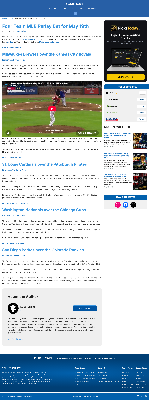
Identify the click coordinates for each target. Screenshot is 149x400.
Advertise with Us (104, 372)
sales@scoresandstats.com (107, 358)
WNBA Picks (140, 387)
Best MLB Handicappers (13, 243)
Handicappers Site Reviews (84, 378)
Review (141, 99)
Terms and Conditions (91, 396)
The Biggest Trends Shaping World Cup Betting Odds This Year (116, 156)
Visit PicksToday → (125, 77)
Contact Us (102, 378)
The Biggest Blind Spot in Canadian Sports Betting (115, 175)
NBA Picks (125, 381)
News (10, 19)
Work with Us (102, 375)
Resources (92, 9)
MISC (26, 31)
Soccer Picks (140, 375)
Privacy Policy (77, 396)
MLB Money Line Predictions (15, 203)
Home (4, 19)
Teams (81, 9)
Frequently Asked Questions (108, 381)
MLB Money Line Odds (12, 158)
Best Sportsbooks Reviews (84, 372)
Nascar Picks (141, 384)
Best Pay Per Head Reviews (84, 375)
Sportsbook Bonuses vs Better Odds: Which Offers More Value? (117, 135)
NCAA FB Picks (127, 384)
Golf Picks (139, 378)
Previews (53, 9)
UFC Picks (139, 372)
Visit (142, 93)
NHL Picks (125, 378)
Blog (76, 384)
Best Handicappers (81, 381)
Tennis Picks (140, 381)
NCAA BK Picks (127, 387)
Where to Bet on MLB (11, 47)
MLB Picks (125, 375)
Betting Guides (67, 9)
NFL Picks (125, 372)
